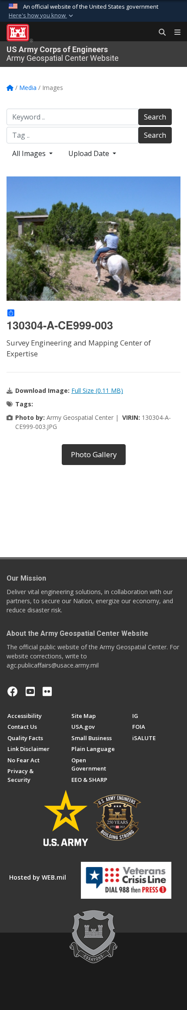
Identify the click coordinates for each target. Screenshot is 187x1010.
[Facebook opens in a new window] (12, 691)
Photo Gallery (94, 454)
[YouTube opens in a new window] (30, 691)
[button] (42, 15)
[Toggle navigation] (173, 32)
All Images (29, 153)
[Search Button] (159, 32)
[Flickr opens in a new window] (47, 691)
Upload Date (89, 153)
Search (155, 117)
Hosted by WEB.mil (37, 877)
